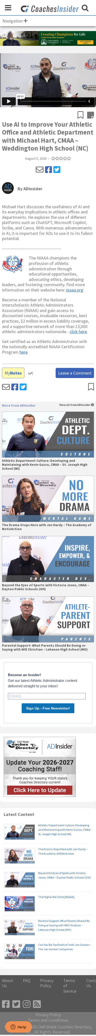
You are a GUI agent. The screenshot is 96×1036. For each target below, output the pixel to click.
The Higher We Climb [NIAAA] (56, 897)
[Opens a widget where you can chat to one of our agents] (18, 1027)
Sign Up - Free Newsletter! (48, 708)
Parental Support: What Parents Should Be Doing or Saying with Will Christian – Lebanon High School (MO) (45, 648)
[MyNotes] (90, 115)
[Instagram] (27, 1004)
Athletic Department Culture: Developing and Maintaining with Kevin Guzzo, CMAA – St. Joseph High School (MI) (44, 465)
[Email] (40, 170)
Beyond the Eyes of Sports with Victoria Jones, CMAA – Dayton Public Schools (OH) (45, 587)
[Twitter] (56, 170)
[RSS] (37, 1004)
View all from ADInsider (75, 405)
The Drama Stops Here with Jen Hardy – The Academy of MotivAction (46, 527)
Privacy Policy (46, 983)
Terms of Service (69, 986)
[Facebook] (48, 170)
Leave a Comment (75, 373)
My (13, 373)
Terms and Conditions (48, 1020)
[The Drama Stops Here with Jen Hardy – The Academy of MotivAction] (48, 499)
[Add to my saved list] (82, 115)
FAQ (26, 980)
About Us (7, 983)
